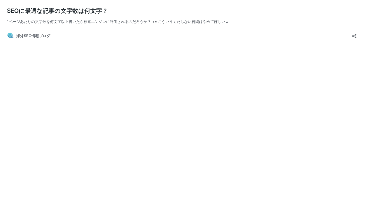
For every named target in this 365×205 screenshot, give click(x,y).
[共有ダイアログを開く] (354, 34)
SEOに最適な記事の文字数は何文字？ (57, 10)
